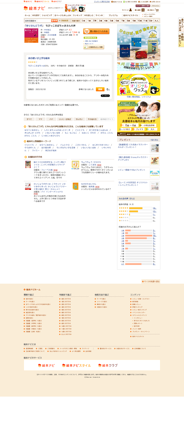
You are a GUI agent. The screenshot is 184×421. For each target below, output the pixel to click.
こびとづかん (81, 145)
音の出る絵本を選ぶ (32, 309)
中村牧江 (47, 30)
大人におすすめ (66, 334)
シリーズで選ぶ (102, 301)
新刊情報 (135, 301)
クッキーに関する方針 (102, 1)
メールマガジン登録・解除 (68, 348)
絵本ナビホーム (33, 290)
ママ (40, 119)
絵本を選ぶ (29, 299)
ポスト (106, 95)
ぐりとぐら (79, 130)
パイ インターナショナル (52, 192)
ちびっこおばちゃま (36, 66)
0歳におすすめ (66, 299)
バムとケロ (65, 145)
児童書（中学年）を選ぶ (34, 323)
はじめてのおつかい (100, 145)
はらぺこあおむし (31, 130)
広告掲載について (140, 348)
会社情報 (88, 351)
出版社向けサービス (122, 348)
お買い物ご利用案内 (91, 41)
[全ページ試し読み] (181, 31)
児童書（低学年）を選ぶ (34, 320)
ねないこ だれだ (89, 133)
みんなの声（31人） (127, 199)
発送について (89, 43)
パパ (51, 119)
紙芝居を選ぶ (30, 312)
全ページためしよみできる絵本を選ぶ (38, 304)
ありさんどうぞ (34, 26)
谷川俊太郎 (46, 148)
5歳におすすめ (66, 312)
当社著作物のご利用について (35, 351)
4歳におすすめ (66, 309)
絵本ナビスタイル (138, 336)
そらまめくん (30, 148)
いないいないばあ (52, 133)
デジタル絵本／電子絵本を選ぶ (36, 315)
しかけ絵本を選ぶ (31, 307)
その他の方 (92, 119)
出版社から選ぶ (102, 307)
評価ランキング (137, 307)
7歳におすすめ (66, 318)
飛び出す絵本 (50, 150)
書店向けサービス (105, 348)
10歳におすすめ (66, 326)
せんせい (79, 119)
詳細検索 (64, 20)
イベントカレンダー (138, 312)
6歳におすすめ (66, 315)
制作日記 (137, 326)
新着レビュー (136, 304)
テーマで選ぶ (101, 299)
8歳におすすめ (66, 320)
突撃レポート (138, 323)
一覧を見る (154, 140)
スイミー (36, 150)
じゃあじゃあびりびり (50, 136)
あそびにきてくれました (142, 320)
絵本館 (91, 187)
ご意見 (40, 348)
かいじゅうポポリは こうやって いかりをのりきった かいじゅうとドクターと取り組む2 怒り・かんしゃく (50, 186)
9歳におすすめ (66, 323)
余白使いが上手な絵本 (39, 58)
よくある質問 (76, 351)
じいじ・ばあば (65, 119)
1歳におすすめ (66, 301)
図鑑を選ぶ (29, 318)
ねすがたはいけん (88, 184)
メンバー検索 (136, 329)
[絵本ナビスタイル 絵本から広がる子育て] (41, 1)
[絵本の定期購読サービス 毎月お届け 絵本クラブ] (56, 1)
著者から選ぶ (101, 304)
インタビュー (138, 318)
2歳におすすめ (66, 304)
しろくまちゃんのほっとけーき (57, 130)
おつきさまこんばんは (98, 130)
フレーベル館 (46, 170)
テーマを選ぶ (30, 301)
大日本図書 (52, 35)
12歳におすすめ (66, 331)
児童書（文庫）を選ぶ (33, 331)
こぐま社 (92, 165)
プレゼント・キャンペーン (141, 331)
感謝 (100, 89)
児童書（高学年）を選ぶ (34, 326)
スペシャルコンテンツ (139, 315)
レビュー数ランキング (139, 309)
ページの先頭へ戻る (152, 281)
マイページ (85, 348)
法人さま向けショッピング (58, 351)
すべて (29, 119)
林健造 (46, 32)
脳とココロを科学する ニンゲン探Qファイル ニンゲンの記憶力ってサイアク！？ (50, 164)
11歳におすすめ (66, 329)
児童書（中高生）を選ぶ (34, 329)
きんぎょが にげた (32, 133)
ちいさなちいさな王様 (65, 148)
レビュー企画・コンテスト (141, 299)
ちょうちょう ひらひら (91, 162)
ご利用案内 (51, 348)
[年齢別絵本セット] (181, 46)
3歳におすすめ (66, 307)
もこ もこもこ (71, 133)
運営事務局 (29, 348)
